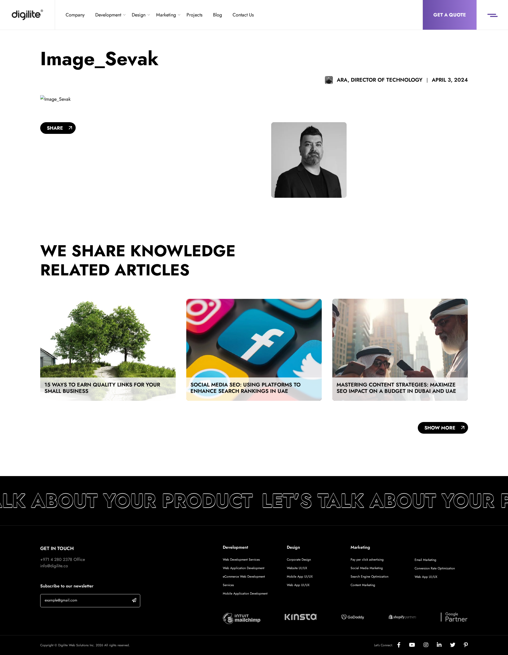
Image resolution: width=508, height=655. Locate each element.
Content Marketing (363, 585)
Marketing (166, 14)
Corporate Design (299, 559)
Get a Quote (449, 14)
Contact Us (243, 14)
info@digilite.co (54, 566)
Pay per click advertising (367, 559)
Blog (217, 14)
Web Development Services (241, 559)
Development (108, 14)
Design (139, 14)
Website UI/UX (297, 568)
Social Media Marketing (367, 568)
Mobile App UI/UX (300, 576)
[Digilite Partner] (241, 618)
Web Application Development (243, 568)
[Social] (403, 645)
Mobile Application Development (245, 593)
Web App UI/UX (298, 585)
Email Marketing (425, 559)
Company (75, 14)
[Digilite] (27, 15)
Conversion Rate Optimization (435, 568)
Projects (194, 14)
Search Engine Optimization (369, 576)
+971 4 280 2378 (56, 559)
